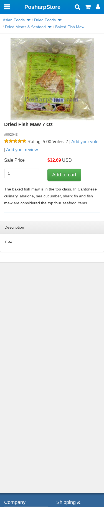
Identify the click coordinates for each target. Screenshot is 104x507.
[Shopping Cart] (88, 7)
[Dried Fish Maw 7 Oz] (52, 79)
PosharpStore (42, 7)
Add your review (22, 149)
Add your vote (84, 141)
